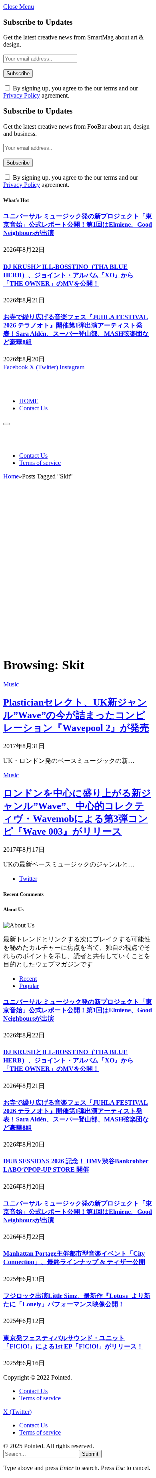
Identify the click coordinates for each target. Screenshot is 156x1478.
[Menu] (6, 424)
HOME (28, 401)
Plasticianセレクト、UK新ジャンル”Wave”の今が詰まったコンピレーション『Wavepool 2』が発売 (76, 715)
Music (11, 684)
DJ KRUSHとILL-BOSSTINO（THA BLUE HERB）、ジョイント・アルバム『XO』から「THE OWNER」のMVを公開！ (68, 275)
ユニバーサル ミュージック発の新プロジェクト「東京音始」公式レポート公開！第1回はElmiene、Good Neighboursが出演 (77, 224)
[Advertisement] (78, 571)
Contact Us (33, 408)
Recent (28, 978)
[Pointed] (30, 387)
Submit (90, 1454)
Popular (29, 985)
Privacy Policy (21, 95)
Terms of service (40, 462)
